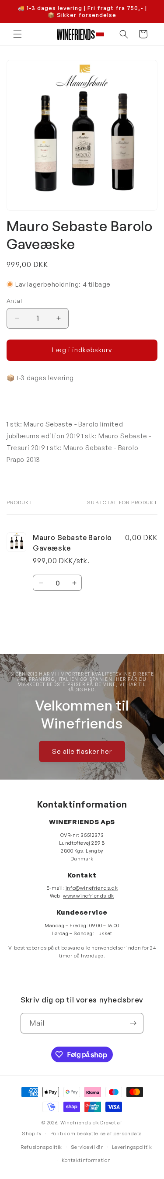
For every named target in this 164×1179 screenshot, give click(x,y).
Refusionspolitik (41, 1147)
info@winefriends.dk (92, 888)
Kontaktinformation (86, 1160)
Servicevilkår (87, 1147)
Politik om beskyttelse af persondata (96, 1133)
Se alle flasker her (82, 751)
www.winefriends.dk (88, 896)
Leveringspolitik (132, 1147)
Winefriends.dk (79, 1123)
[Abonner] (133, 1023)
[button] (17, 34)
